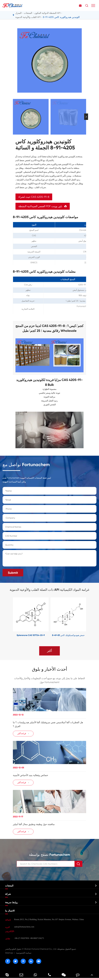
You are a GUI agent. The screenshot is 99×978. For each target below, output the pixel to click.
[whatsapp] (35, 975)
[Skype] (7, 975)
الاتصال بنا (10, 910)
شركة (8, 894)
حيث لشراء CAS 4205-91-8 (33, 196)
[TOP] (92, 975)
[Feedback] (78, 975)
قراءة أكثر (23, 733)
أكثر (49, 651)
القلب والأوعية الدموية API (28, 17)
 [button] (13, 116)
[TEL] (49, 975)
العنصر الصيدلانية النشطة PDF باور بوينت (42, 206)
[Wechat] (64, 975)
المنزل (18, 13)
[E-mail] (21, 975)
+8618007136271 (37, 938)
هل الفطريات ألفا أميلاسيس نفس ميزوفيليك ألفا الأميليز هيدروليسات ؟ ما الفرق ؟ (48, 724)
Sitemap (9, 953)
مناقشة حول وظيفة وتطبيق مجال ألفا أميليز (34, 824)
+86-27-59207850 (21, 938)
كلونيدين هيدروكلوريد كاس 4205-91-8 (61, 17)
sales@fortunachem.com (24, 927)
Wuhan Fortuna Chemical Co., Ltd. (40, 949)
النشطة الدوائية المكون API (47, 13)
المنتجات (28, 13)
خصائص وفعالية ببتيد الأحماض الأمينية (30, 775)
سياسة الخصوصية (23, 953)
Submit (13, 573)
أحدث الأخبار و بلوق (49, 669)
